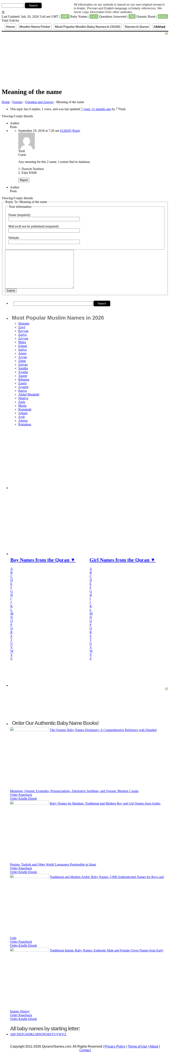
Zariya (22, 334)
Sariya (22, 349)
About (153, 1046)
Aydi (21, 417)
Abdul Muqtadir (28, 394)
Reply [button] (76, 130)
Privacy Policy (114, 1046)
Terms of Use (137, 1046)
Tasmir (22, 375)
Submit (11, 290)
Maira (22, 342)
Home (6, 102)
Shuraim (23, 323)
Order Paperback (21, 794)
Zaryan (23, 364)
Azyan (22, 357)
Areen (22, 353)
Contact (85, 1050)
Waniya (23, 398)
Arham (22, 413)
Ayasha (23, 372)
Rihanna (23, 379)
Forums (17, 102)
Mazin (22, 405)
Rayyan (23, 331)
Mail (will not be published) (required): (33, 226)
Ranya (22, 390)
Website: (13, 237)
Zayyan (23, 338)
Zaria (21, 402)
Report (24, 180)
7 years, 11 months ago (96, 109)
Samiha (23, 368)
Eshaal (22, 346)
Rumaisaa (24, 424)
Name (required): (19, 215)
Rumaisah (24, 409)
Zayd (21, 327)
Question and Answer (39, 102)
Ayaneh (23, 387)
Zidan (22, 361)
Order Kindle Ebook (23, 798)
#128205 (66, 130)
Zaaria (22, 383)
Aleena (23, 420)
